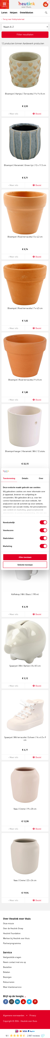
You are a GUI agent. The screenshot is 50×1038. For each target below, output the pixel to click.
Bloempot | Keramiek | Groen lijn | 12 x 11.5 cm (25, 165)
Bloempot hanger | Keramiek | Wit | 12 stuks (25, 451)
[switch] (43, 530)
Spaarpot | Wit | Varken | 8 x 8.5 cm (25, 666)
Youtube (24, 1001)
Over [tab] (41, 478)
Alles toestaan (25, 557)
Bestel (38, 113)
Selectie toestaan (25, 565)
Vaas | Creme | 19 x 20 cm (25, 809)
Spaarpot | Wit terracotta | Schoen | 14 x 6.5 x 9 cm (25, 738)
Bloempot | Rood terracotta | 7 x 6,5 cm (25, 308)
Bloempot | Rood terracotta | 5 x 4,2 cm (25, 236)
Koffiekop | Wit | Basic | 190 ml (25, 594)
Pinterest (35, 1001)
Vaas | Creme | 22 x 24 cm (25, 880)
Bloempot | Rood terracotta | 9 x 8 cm (25, 379)
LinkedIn (18, 1001)
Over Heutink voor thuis (17, 918)
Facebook (6, 1001)
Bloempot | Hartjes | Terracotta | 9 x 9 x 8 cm (25, 93)
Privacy (32, 1015)
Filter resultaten (25, 34)
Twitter (30, 1001)
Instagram (12, 1001)
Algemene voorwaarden (13, 1015)
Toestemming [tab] (9, 478)
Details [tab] (25, 478)
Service (7, 952)
